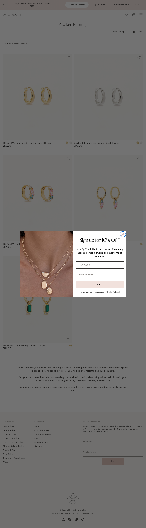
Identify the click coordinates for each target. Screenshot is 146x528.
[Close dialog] (123, 234)
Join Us (99, 284)
